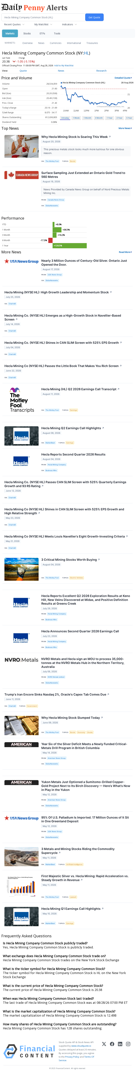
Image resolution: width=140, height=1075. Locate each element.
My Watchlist (41, 24)
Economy (81, 732)
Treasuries (92, 43)
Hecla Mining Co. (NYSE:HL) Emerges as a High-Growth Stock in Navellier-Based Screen (62, 317)
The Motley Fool (52, 161)
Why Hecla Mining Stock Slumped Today (72, 717)
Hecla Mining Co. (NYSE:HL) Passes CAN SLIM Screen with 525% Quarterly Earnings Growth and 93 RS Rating (65, 484)
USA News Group (55, 275)
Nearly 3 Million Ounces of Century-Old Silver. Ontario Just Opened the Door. (84, 262)
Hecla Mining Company (57, 465)
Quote (23, 70)
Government (32, 706)
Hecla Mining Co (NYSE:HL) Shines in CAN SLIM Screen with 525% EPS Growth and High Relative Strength (64, 511)
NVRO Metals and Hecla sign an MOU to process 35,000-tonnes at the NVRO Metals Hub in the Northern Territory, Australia (82, 663)
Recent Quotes (12, 24)
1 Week (76, 118)
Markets (10, 33)
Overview (27, 43)
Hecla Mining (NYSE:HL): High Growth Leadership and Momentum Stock (58, 292)
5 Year (129, 118)
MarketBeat (50, 443)
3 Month (99, 118)
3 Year (119, 118)
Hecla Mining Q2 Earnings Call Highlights (72, 428)
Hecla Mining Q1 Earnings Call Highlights (72, 908)
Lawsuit (73, 897)
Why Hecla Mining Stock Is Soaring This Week (76, 137)
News (41, 43)
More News (124, 128)
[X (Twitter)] (104, 1051)
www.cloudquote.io (81, 1045)
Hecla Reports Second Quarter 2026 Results (73, 454)
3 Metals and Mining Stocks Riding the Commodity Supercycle (78, 851)
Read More (124, 252)
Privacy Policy (72, 1056)
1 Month (87, 118)
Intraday (65, 118)
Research (101, 70)
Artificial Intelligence (74, 864)
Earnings (73, 410)
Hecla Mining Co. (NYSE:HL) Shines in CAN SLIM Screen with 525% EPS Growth (63, 342)
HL (86, 53)
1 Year (110, 118)
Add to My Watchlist (63, 65)
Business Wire (51, 470)
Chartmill (12, 304)
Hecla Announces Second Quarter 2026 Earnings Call (80, 631)
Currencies (55, 43)
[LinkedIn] (120, 1051)
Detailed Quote (122, 77)
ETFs (42, 33)
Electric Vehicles (76, 578)
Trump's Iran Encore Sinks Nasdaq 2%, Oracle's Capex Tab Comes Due (56, 694)
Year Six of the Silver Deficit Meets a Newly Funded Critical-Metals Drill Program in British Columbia (84, 746)
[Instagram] (128, 1051)
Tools (57, 33)
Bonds (72, 161)
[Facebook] (112, 1051)
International (74, 43)
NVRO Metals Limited (56, 677)
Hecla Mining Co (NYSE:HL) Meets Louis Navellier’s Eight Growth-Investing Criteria (66, 536)
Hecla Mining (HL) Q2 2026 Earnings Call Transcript (80, 389)
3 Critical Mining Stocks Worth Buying (70, 559)
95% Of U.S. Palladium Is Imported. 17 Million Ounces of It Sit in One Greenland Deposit (85, 819)
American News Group (57, 758)
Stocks (27, 33)
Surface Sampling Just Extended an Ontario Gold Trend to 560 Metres (83, 175)
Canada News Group (56, 200)
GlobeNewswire (52, 206)
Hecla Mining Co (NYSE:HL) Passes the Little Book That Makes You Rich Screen (63, 366)
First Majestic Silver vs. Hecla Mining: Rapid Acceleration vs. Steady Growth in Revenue (85, 878)
